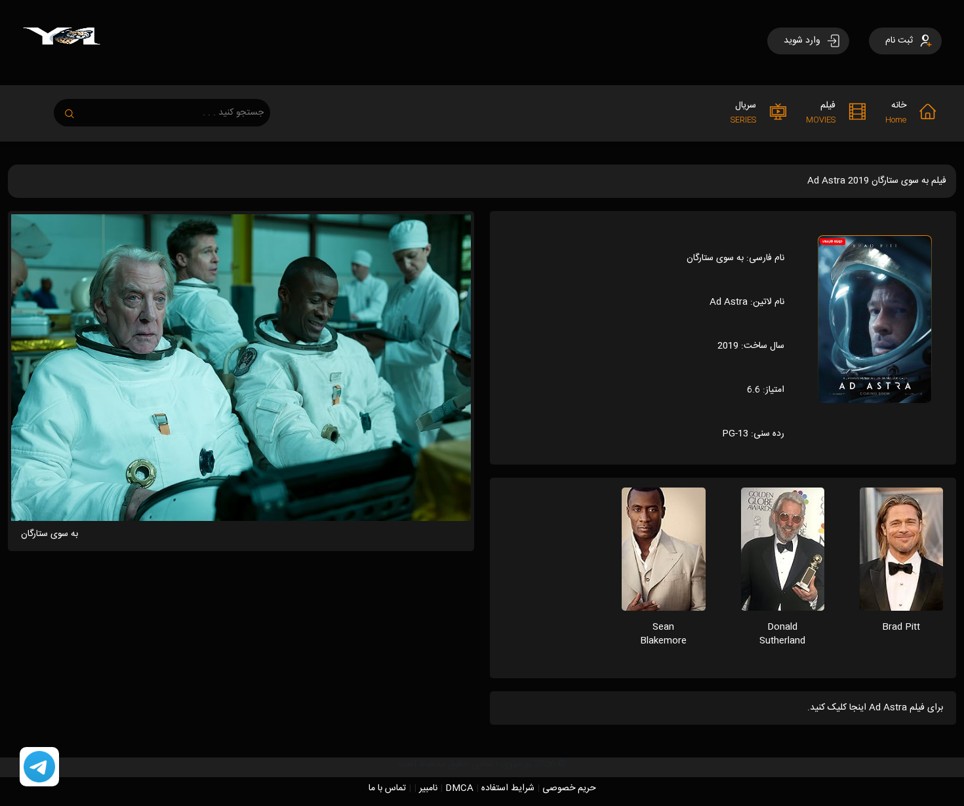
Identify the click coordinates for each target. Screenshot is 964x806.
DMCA (459, 788)
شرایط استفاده (507, 788)
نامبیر (428, 788)
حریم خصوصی (569, 788)
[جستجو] (76, 109)
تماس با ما (387, 788)
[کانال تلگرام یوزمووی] (39, 767)
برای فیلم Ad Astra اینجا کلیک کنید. (875, 708)
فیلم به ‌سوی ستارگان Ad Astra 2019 (876, 181)
